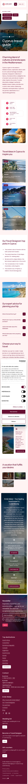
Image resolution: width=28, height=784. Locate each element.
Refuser (14, 421)
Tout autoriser (13, 411)
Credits (12, 775)
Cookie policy (5, 775)
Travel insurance (6, 773)
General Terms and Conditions (10, 771)
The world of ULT (7, 15)
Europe (12, 36)
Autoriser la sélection (13, 416)
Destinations (5, 36)
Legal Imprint (18, 775)
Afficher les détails (18, 407)
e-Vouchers (15, 773)
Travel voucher (7, 18)
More (5, 727)
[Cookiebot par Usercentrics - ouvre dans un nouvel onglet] (19, 361)
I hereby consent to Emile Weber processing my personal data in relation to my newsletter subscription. (15, 620)
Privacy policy (5, 769)
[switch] (23, 391)
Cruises (15, 15)
